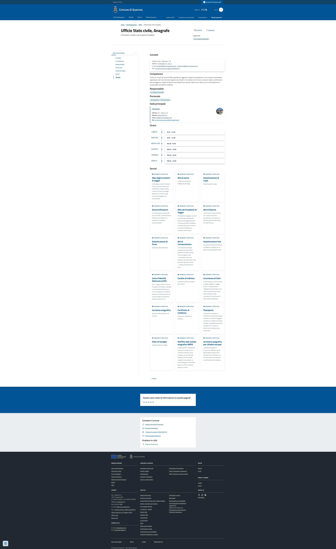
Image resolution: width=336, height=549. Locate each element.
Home (122, 25)
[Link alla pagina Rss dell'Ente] (205, 495)
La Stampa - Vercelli (146, 509)
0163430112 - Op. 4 (165, 63)
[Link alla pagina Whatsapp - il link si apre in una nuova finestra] (204, 10)
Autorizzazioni (144, 474)
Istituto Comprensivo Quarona (149, 504)
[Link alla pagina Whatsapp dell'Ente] (202, 495)
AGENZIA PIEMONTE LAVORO (149, 534)
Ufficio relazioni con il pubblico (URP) (121, 512)
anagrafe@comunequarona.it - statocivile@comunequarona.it (177, 66)
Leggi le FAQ (172, 505)
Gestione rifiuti (170, 17)
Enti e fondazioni (116, 474)
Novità (131, 17)
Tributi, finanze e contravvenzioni (178, 474)
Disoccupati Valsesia (146, 526)
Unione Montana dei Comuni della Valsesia (152, 501)
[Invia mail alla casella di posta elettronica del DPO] (121, 528)
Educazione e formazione (176, 468)
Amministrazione (119, 17)
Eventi (200, 486)
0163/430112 (162, 115)
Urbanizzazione (202, 17)
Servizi (139, 17)
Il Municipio (156, 109)
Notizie (200, 468)
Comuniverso (144, 520)
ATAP (141, 523)
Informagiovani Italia (146, 529)
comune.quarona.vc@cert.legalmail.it (167, 68)
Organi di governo (116, 477)
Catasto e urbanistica (146, 477)
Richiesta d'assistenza (175, 512)
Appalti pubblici (144, 471)
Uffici (140, 25)
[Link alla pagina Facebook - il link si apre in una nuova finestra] (202, 10)
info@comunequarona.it (164, 118)
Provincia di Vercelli (145, 498)
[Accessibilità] (5, 543)
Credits (144, 542)
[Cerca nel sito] (220, 10)
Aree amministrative (117, 468)
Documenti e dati (116, 471)
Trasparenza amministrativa (186, 17)
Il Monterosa (144, 518)
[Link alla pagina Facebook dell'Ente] (199, 495)
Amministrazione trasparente (177, 503)
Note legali (172, 498)
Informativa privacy (174, 495)
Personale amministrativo (118, 479)
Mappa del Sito (158, 542)
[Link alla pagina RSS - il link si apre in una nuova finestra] (206, 10)
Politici (113, 482)
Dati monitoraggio (116, 542)
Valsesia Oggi (144, 515)
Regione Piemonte (117, 2)
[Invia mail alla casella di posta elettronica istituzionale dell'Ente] (123, 506)
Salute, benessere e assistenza (178, 471)
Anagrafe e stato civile (146, 468)
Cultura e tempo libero (146, 479)
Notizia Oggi (143, 512)
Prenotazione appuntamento (177, 510)
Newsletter (201, 497)
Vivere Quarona (151, 17)
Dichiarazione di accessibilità (148, 532)
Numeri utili (114, 518)
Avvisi (199, 471)
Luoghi (200, 483)
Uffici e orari (114, 515)
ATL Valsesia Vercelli (146, 506)
